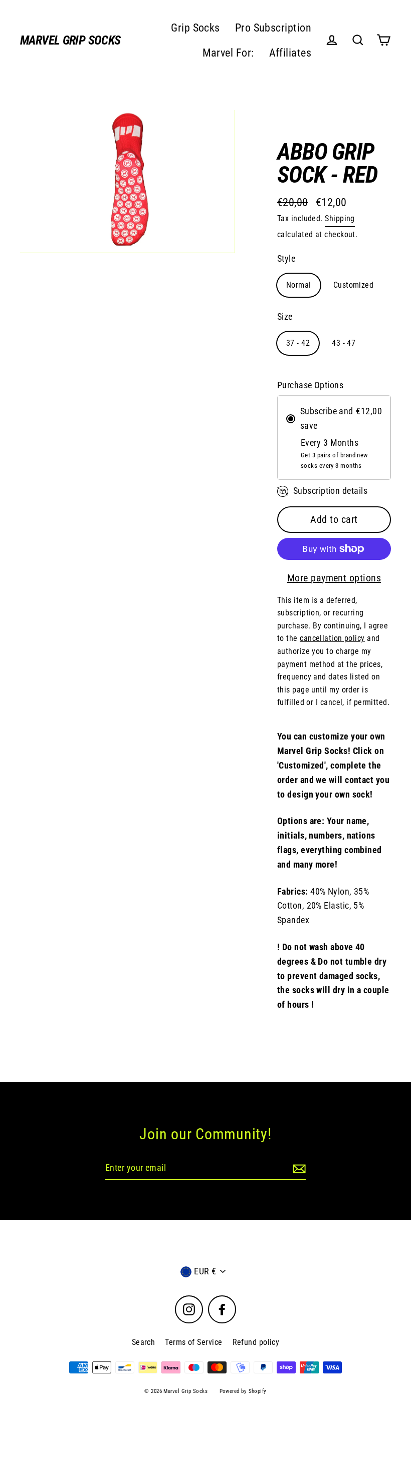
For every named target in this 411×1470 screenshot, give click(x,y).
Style (286, 258)
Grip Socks (195, 28)
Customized (353, 285)
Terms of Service (193, 1342)
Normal (298, 285)
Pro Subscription (273, 28)
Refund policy (256, 1342)
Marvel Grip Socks (70, 40)
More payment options (334, 578)
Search (143, 1342)
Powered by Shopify (243, 1391)
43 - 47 (343, 343)
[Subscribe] (298, 1168)
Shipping (340, 218)
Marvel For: (228, 53)
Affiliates (290, 53)
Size (285, 316)
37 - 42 (298, 343)
